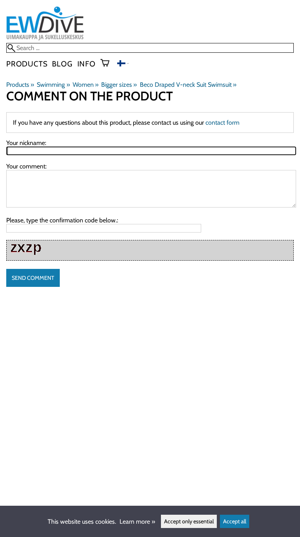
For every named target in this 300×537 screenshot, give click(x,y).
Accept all (234, 521)
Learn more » (137, 521)
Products (26, 63)
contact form (222, 122)
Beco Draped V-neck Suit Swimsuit (188, 84)
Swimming (53, 84)
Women (85, 84)
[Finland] (123, 64)
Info (86, 63)
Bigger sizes (119, 84)
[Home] (45, 39)
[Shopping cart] (108, 63)
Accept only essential (189, 521)
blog (62, 63)
